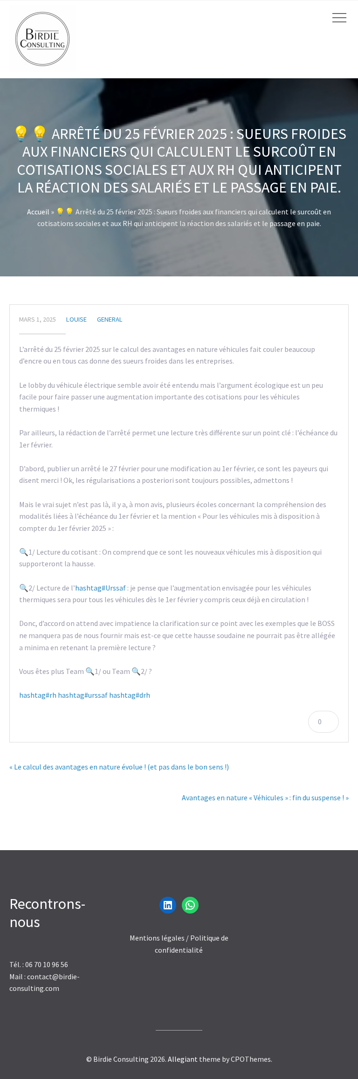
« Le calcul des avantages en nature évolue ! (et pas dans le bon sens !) (119, 766)
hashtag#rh (37, 695)
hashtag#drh (129, 695)
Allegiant (183, 1059)
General (110, 319)
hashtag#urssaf (83, 695)
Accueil (38, 211)
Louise (76, 319)
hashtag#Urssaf (100, 587)
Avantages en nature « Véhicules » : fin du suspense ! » (265, 797)
